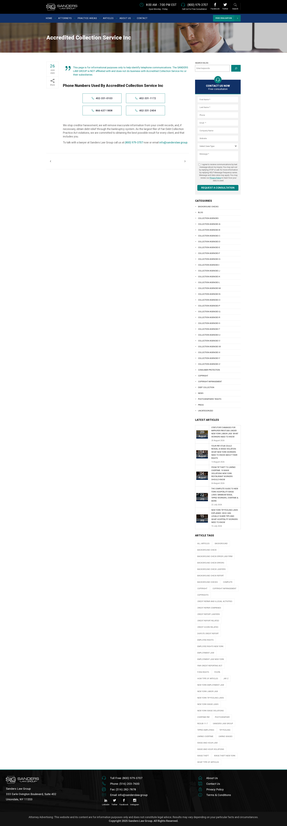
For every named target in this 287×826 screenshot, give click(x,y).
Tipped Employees (205, 730)
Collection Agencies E (209, 247)
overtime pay (203, 717)
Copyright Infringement (210, 381)
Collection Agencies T (209, 329)
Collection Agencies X (209, 352)
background (221, 543)
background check (207, 550)
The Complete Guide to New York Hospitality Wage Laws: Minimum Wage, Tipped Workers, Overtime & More (224, 494)
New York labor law (207, 691)
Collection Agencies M (209, 288)
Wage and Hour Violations (210, 749)
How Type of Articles (207, 678)
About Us (212, 778)
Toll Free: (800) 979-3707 (126, 778)
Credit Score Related (207, 627)
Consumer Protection (209, 370)
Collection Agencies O (209, 300)
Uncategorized (205, 411)
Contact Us (213, 783)
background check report (210, 575)
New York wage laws (208, 704)
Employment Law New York (210, 659)
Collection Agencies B (209, 230)
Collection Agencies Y (209, 358)
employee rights (205, 640)
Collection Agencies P (209, 306)
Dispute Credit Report (208, 633)
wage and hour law (207, 743)
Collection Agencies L (209, 282)
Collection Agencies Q (209, 311)
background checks (207, 582)
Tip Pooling (224, 730)
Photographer (222, 717)
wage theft (203, 756)
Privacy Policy (215, 178)
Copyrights (203, 595)
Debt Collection (206, 387)
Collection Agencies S (209, 323)
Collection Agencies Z (209, 364)
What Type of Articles (208, 762)
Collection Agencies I (208, 265)
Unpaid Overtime (205, 736)
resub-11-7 (202, 723)
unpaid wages (225, 736)
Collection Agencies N (209, 294)
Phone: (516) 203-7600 (124, 783)
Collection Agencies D (209, 241)
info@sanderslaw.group (173, 142)
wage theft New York (224, 756)
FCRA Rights (203, 672)
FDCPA (217, 672)
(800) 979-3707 (134, 142)
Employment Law (205, 653)
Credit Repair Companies (209, 608)
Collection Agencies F (209, 253)
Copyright (203, 376)
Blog (200, 212)
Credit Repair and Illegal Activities (214, 601)
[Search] (236, 68)
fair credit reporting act (209, 666)
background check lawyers (211, 569)
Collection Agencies (208, 218)
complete (227, 582)
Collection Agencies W (209, 346)
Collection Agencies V (209, 341)
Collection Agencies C (209, 236)
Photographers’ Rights (209, 399)
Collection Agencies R (209, 317)
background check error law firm (214, 556)
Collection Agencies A (209, 224)
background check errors (210, 563)
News (200, 393)
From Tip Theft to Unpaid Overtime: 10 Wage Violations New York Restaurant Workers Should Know (223, 473)
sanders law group (223, 723)
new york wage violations (210, 711)
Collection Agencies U (209, 335)
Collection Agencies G (209, 259)
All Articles (203, 543)
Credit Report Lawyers (208, 614)
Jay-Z (225, 678)
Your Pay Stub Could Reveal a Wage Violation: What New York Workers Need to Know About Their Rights (224, 452)
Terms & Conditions (218, 795)
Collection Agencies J (209, 271)
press (201, 405)
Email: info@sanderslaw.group (129, 795)
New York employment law (210, 685)
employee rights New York (210, 646)
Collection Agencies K (209, 276)
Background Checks (208, 206)
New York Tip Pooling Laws (210, 698)
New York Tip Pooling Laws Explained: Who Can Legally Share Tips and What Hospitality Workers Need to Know (224, 516)
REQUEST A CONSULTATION (218, 187)
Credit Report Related (208, 621)
